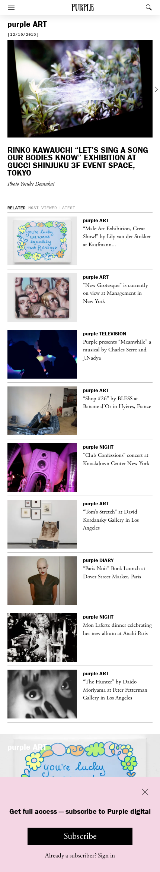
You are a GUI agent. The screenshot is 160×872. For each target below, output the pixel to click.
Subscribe (80, 836)
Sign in (106, 856)
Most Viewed (42, 208)
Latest (67, 208)
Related (16, 208)
